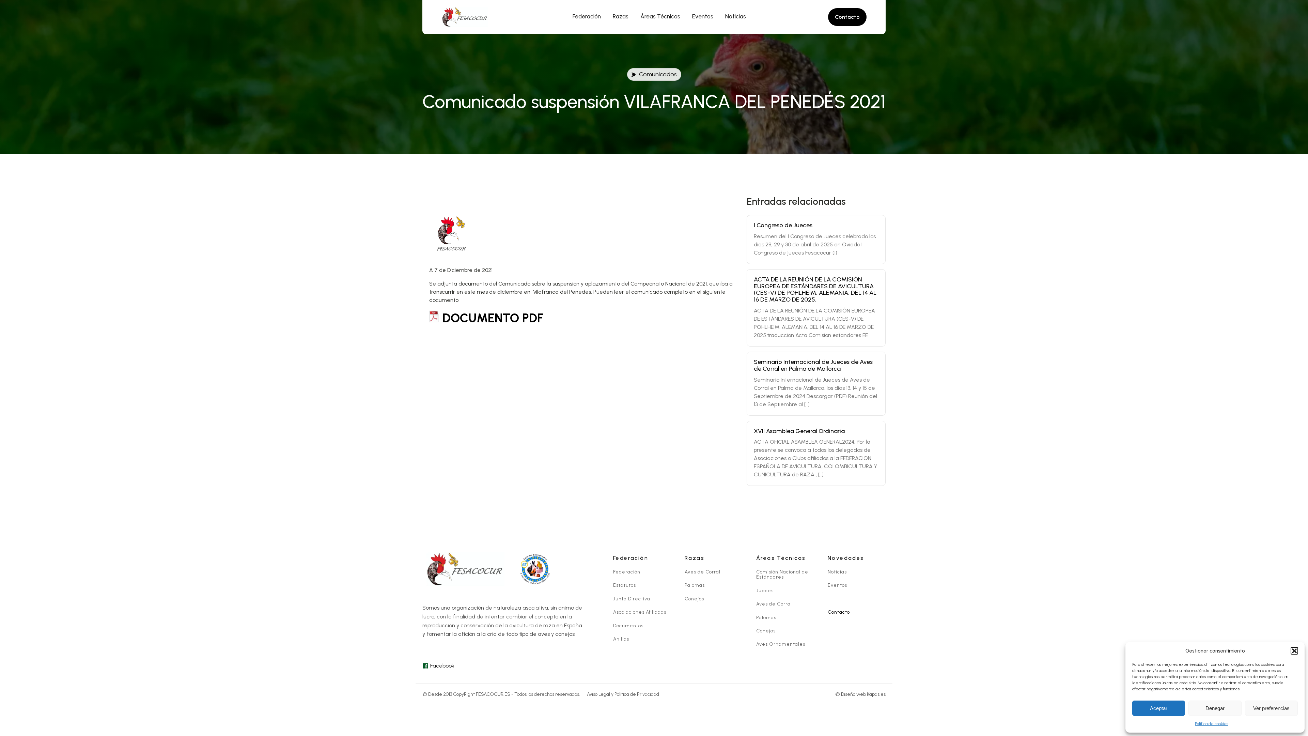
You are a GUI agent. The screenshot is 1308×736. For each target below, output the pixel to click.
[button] (1294, 650)
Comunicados (658, 74)
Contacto (839, 612)
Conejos (694, 598)
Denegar (1215, 708)
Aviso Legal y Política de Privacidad (623, 694)
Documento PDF (492, 318)
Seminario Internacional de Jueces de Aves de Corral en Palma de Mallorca (813, 365)
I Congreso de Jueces (783, 225)
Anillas (621, 639)
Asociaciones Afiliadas (639, 612)
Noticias (837, 571)
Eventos (837, 585)
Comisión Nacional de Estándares (782, 574)
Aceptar (1158, 708)
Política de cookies (1211, 723)
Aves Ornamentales (780, 644)
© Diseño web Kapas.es (860, 694)
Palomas (695, 585)
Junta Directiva (631, 598)
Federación (626, 571)
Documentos (628, 625)
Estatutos (624, 585)
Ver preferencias (1271, 708)
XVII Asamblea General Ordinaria (799, 431)
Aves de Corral (702, 571)
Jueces (765, 590)
